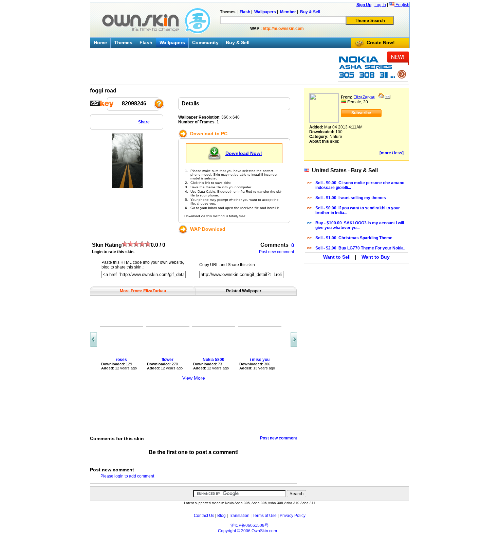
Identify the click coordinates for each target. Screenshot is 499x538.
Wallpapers (172, 42)
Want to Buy (376, 257)
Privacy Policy (293, 515)
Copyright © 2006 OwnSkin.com (247, 530)
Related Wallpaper (243, 291)
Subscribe (361, 112)
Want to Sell (337, 257)
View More (193, 378)
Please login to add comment (127, 476)
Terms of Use (265, 515)
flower (167, 359)
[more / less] (392, 153)
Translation (239, 515)
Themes (123, 42)
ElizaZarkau (364, 97)
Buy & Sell (238, 42)
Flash (146, 42)
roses (121, 359)
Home (100, 42)
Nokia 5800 (213, 359)
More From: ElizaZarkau (143, 291)
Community (205, 42)
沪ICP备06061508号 (249, 525)
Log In (380, 4)
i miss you (260, 359)
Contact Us (204, 515)
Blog (221, 515)
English (401, 4)
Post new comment (276, 251)
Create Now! (381, 42)
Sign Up (363, 4)
